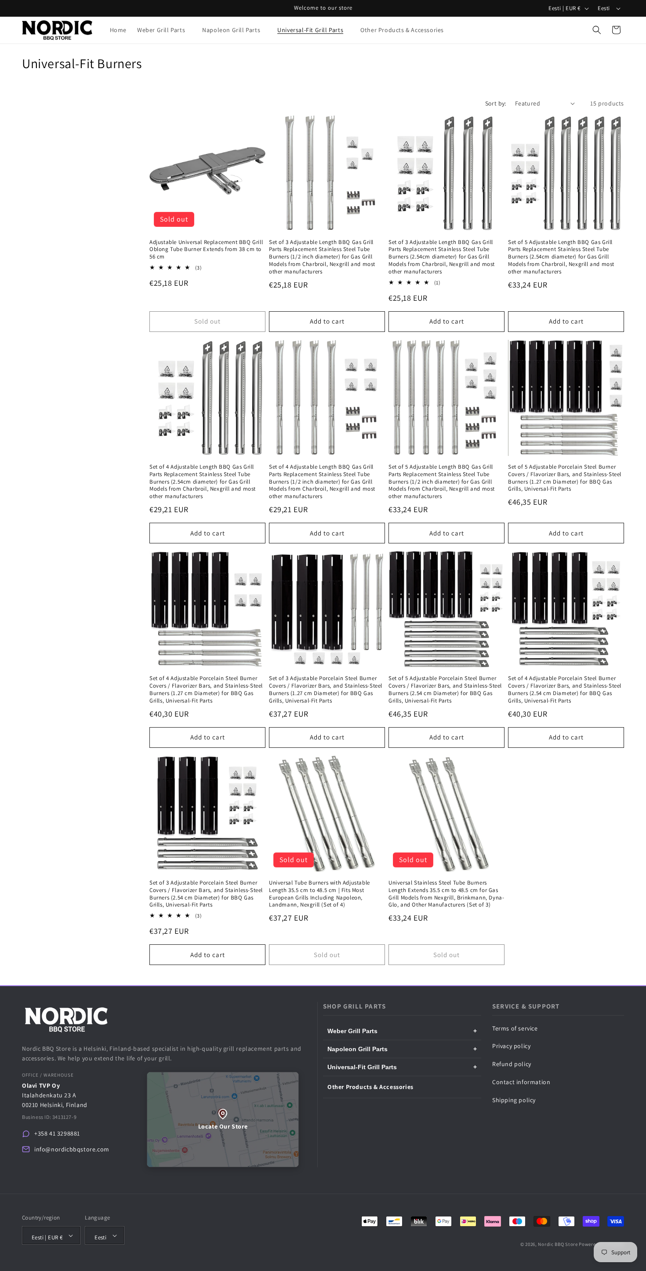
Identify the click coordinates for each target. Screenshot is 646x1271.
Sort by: (495, 103)
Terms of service (515, 1028)
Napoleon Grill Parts (402, 1048)
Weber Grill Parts (402, 1030)
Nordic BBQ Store (557, 1244)
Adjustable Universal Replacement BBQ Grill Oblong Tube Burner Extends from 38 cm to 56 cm (206, 250)
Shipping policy (514, 1100)
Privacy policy (511, 1046)
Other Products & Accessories (370, 1087)
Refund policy (511, 1064)
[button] (164, 30)
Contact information (521, 1082)
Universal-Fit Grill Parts (402, 1067)
